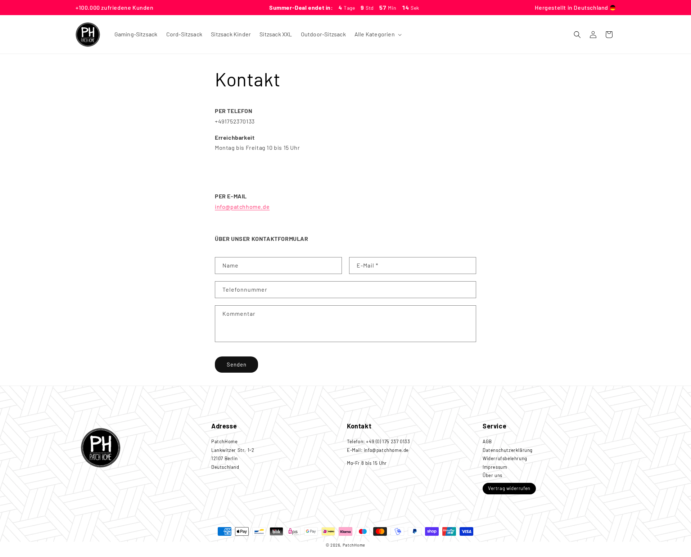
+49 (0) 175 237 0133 (388, 441)
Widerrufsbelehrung (505, 458)
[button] (377, 34)
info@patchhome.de (242, 206)
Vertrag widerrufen (509, 488)
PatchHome (354, 545)
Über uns (492, 475)
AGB (487, 441)
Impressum (495, 467)
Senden (237, 364)
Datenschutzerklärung (508, 450)
